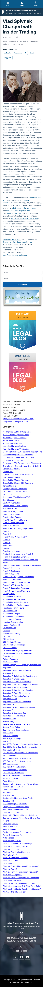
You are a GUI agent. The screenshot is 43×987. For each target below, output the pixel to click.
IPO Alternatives (9, 628)
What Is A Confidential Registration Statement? (22, 889)
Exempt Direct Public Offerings (15, 506)
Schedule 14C (8, 801)
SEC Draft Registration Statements (17, 758)
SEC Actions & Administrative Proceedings (20, 753)
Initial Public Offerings (12, 619)
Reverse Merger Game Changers (16, 724)
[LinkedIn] (27, 957)
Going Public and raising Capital (16, 602)
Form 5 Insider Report (12, 517)
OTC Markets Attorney (12, 642)
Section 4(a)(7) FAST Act (13, 787)
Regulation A (8, 667)
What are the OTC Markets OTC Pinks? (19, 883)
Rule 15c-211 (8, 733)
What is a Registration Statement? (16, 852)
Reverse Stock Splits (11, 727)
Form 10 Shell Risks (11, 525)
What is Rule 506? (10, 860)
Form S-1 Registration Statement (16, 588)
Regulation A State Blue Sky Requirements (20, 676)
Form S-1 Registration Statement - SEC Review (22, 565)
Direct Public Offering (12, 477)
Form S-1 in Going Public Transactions (18, 577)
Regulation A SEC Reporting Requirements (20, 684)
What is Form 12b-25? (12, 880)
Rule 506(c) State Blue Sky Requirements (20, 747)
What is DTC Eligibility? (12, 875)
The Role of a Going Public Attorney (18, 832)
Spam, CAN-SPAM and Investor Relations (20, 815)
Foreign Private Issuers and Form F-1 (18, 554)
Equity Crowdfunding (11, 503)
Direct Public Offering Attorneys (16, 480)
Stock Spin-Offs (9, 829)
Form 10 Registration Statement (15, 520)
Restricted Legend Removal (14, 716)
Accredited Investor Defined (14, 446)
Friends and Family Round (13, 608)
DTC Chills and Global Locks (15, 491)
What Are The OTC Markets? (14, 892)
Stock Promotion (10, 826)
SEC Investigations (10, 764)
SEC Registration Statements (14, 767)
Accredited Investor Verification (16, 449)
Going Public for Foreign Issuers (16, 605)
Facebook (18, 53)
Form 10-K (7, 531)
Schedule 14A (8, 795)
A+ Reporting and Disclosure (14, 437)
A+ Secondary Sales (11, 440)
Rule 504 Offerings (10, 736)
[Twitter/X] (15, 957)
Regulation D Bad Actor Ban (14, 713)
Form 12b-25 (8, 545)
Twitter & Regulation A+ (12, 835)
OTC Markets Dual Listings (14, 645)
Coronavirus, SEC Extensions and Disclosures (22, 463)
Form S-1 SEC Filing (11, 574)
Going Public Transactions (13, 616)
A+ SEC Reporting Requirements (16, 435)
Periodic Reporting (10, 659)
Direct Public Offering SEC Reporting (18, 483)
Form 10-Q (7, 534)
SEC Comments (9, 755)
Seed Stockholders (10, 789)
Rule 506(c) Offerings (12, 750)
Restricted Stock (9, 718)
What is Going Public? (12, 841)
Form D (6, 548)
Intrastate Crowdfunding (13, 622)
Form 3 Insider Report (12, 514)
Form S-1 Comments (11, 568)
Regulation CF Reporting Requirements (19, 707)
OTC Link (6, 636)
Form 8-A (6, 540)
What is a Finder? (10, 869)
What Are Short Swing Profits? (15, 846)
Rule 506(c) (7, 741)
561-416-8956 (21, 951)
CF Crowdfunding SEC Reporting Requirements (22, 452)
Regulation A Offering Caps (14, 679)
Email (32, 53)
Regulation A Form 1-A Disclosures (17, 682)
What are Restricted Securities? (15, 858)
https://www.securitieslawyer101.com (18, 419)
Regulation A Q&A (10, 699)
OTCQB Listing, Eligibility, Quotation (17, 650)
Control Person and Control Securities (18, 457)
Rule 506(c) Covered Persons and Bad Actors (22, 744)
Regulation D (8, 710)
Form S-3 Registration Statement (16, 591)
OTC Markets (8, 639)
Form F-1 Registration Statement (16, 557)
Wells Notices (8, 838)
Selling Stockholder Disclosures (16, 807)
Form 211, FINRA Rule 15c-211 (15, 537)
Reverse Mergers (10, 721)
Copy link (7, 58)
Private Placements (10, 662)
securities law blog (14, 213)
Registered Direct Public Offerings (17, 670)
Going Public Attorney (12, 596)
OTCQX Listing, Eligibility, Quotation (17, 653)
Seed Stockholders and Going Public (18, 798)
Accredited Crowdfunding (13, 443)
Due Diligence (8, 500)
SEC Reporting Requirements (15, 770)
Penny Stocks (8, 656)
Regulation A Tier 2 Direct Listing (16, 693)
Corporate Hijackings (11, 469)
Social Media (8, 792)
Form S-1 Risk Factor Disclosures (16, 582)
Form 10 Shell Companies (13, 523)
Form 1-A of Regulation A (13, 511)
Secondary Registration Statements (17, 775)
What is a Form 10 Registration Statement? (20, 872)
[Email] (21, 957)
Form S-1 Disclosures (11, 571)
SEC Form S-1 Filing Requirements (17, 761)
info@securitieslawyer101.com (24, 208)
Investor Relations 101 (12, 625)
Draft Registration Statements (15, 489)
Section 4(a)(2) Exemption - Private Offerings (21, 784)
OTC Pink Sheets (10, 648)
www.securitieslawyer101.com (18, 211)
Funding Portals (9, 594)
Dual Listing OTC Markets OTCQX (17, 497)
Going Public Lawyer (11, 613)
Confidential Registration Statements (18, 454)
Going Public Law (10, 611)
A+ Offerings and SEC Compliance (17, 432)
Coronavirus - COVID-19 (13, 460)
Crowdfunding (9, 472)
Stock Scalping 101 (10, 823)
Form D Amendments (11, 551)
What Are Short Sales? (12, 812)
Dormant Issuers (9, 486)
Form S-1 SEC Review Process (15, 585)
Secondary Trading (10, 778)
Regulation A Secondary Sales (15, 687)
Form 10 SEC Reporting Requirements (18, 528)
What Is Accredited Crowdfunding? (17, 843)
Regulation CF (8, 704)
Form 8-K (6, 543)
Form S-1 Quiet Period (12, 579)
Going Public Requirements (14, 599)
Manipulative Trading (11, 633)
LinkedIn (7, 53)
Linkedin (6, 630)
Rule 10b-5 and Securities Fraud (16, 730)
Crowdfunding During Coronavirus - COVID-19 (22, 466)
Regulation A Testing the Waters (16, 696)
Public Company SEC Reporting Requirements (22, 665)
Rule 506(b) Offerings (12, 738)
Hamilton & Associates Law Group (24, 218)
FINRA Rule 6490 (10, 508)
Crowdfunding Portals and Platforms (18, 474)
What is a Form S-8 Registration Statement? (21, 878)
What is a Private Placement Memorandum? (21, 866)
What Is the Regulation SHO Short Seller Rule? (22, 886)
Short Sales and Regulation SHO (16, 809)
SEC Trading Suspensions (13, 772)
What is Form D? (9, 863)
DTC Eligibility (8, 494)
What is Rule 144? (10, 855)
